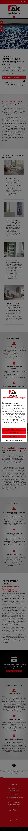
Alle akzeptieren (14, 436)
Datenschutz (10, 440)
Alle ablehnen (14, 433)
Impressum (18, 440)
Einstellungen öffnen (14, 429)
